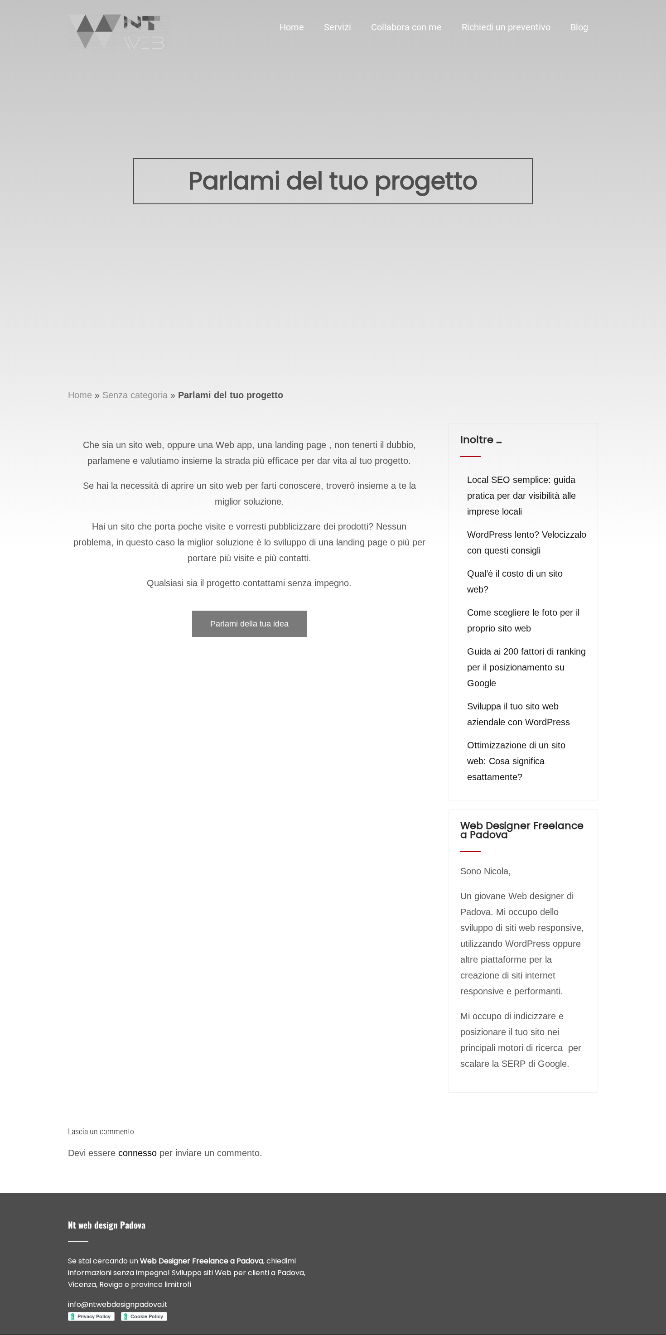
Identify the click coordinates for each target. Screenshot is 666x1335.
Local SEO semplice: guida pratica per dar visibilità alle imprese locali (521, 495)
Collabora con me (406, 27)
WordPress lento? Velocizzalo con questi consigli (526, 542)
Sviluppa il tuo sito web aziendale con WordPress (518, 714)
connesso (137, 1153)
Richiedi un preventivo (506, 27)
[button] (249, 623)
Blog (579, 27)
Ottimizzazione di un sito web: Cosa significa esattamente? (516, 761)
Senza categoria (135, 395)
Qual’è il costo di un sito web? (515, 581)
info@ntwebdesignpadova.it (118, 1304)
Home (292, 27)
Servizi (337, 27)
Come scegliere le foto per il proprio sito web (523, 620)
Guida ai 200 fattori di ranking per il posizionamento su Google (526, 667)
